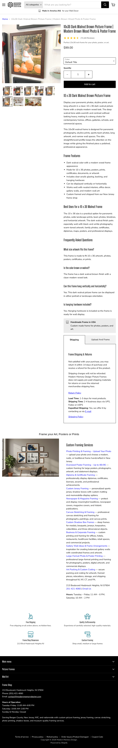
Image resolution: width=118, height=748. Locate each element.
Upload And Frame (100, 339)
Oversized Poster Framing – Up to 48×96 (86, 464)
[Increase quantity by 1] (88, 74)
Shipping (74, 339)
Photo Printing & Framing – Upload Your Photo (88, 451)
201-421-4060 (73, 588)
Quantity (67, 68)
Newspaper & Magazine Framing (82, 498)
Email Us (87, 588)
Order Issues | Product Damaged (74, 737)
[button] (7, 91)
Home (5, 19)
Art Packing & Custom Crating (80, 569)
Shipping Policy (75, 416)
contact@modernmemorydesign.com (24, 696)
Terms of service (22, 737)
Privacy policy (37, 737)
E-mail (88, 411)
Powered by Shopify (59, 743)
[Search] (105, 4)
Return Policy (74, 392)
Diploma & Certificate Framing (80, 474)
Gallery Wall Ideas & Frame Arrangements (86, 545)
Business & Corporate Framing (80, 532)
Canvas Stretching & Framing (80, 512)
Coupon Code (97, 737)
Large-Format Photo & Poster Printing (84, 556)
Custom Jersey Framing (77, 488)
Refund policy (52, 737)
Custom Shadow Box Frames (80, 522)
